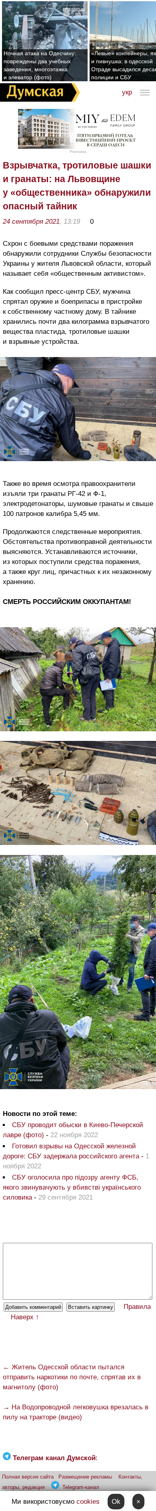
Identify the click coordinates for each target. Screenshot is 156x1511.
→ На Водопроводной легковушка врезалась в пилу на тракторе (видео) (75, 1412)
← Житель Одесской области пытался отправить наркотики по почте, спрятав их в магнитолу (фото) (72, 1377)
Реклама (78, 151)
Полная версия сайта (28, 1477)
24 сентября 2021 (31, 221)
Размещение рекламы (85, 1477)
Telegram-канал (80, 1487)
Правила (137, 1306)
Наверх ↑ (25, 1317)
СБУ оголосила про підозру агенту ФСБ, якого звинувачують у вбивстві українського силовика (72, 1187)
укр (127, 92)
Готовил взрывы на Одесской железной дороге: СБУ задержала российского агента (71, 1151)
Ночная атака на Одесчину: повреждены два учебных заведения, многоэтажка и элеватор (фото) (40, 65)
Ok (116, 1501)
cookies (88, 1501)
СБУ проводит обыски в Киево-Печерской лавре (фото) (73, 1130)
